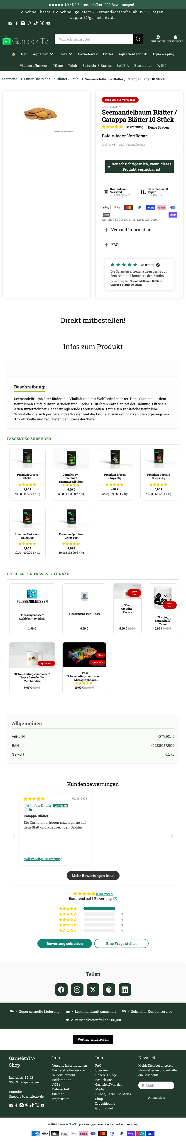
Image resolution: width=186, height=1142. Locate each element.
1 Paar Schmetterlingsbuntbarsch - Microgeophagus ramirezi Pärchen (84, 676)
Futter (108, 54)
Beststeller (143, 65)
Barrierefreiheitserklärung (71, 1070)
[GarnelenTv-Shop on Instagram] (23, 23)
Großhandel (104, 1108)
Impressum (61, 1099)
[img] (34, 799)
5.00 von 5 (104, 893)
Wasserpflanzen (33, 65)
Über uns (102, 1070)
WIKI (161, 65)
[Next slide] (172, 836)
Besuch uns (104, 1079)
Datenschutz (61, 1089)
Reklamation (61, 1079)
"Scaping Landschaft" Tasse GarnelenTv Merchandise (162, 620)
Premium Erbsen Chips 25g (115, 476)
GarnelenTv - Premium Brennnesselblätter (71, 478)
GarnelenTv (88, 54)
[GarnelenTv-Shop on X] (42, 23)
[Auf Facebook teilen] (61, 989)
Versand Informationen (69, 1065)
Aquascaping (163, 54)
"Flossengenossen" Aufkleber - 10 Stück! (32, 616)
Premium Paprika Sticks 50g (158, 476)
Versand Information (131, 229)
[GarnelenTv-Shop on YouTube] (48, 23)
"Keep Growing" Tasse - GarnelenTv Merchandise (127, 608)
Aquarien (41, 54)
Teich (72, 65)
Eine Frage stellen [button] (121, 943)
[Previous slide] (14, 836)
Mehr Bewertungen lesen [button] (93, 875)
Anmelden (156, 1097)
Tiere (63, 54)
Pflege (58, 65)
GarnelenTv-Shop (69, 1124)
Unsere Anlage (106, 1075)
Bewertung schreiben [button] (64, 943)
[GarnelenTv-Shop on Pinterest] (29, 23)
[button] (112, 126)
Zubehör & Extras (97, 65)
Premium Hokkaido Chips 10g (27, 535)
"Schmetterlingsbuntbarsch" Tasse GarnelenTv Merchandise (32, 677)
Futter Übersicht (37, 79)
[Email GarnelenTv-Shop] (10, 23)
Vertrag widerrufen (93, 1039)
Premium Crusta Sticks (27, 476)
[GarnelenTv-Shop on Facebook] (17, 23)
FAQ (115, 244)
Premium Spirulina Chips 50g (71, 535)
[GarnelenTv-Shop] (25, 39)
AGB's (56, 1084)
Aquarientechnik (133, 54)
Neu (24, 54)
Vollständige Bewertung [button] (43, 859)
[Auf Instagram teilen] (77, 989)
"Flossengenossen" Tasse (84, 613)
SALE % (123, 65)
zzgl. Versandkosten (132, 144)
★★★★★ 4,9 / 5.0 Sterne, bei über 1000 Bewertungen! (91, 4)
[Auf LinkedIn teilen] (125, 989)
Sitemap (58, 1094)
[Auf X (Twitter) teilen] (93, 989)
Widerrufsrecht (63, 1075)
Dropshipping (105, 1103)
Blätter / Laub (67, 79)
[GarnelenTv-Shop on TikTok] (36, 23)
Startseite (9, 79)
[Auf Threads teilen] (109, 989)
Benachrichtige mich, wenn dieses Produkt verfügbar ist (141, 166)
